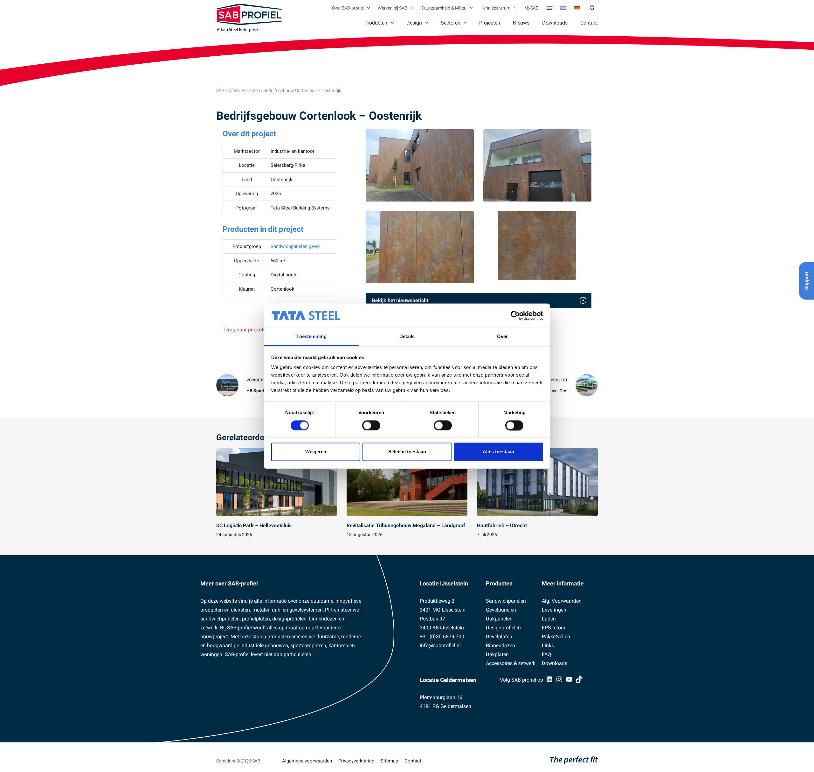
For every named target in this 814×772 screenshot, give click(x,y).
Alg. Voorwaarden (562, 601)
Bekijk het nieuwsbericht (400, 300)
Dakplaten (497, 654)
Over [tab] (502, 336)
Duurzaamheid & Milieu (443, 8)
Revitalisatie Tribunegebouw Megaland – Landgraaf (406, 525)
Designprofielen (503, 628)
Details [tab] (407, 336)
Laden (549, 619)
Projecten (489, 23)
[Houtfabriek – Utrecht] (537, 482)
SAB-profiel (227, 90)
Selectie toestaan (407, 452)
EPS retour (553, 628)
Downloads (555, 23)
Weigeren (315, 452)
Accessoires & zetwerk (510, 663)
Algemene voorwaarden (307, 761)
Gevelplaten (499, 637)
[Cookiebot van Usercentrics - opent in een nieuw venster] (515, 315)
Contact (589, 23)
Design (414, 23)
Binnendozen (500, 645)
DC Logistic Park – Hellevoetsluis (254, 525)
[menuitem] (549, 8)
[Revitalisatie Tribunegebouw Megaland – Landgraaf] (407, 482)
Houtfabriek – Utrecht (502, 525)
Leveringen (554, 610)
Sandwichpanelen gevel (295, 246)
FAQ (546, 654)
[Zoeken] (592, 7)
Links (548, 645)
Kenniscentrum (495, 8)
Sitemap (389, 761)
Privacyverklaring (356, 761)
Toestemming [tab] (311, 336)
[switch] (371, 425)
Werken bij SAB (392, 8)
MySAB (531, 8)
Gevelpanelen (501, 610)
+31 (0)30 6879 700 (442, 637)
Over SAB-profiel (348, 8)
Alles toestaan (498, 452)
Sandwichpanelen (506, 601)
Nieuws (521, 23)
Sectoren (450, 23)
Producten (375, 23)
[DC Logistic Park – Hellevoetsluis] (276, 482)
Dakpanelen (499, 619)
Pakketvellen (556, 637)
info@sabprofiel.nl (440, 645)
